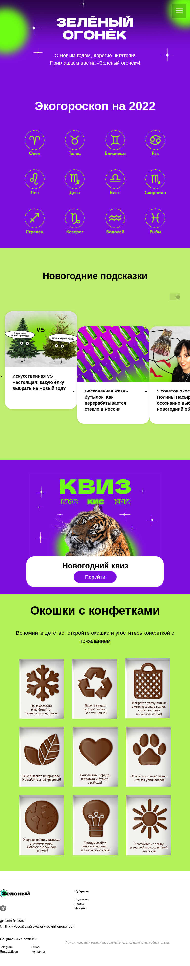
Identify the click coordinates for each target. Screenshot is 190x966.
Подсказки (81, 899)
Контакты (38, 951)
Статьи (79, 904)
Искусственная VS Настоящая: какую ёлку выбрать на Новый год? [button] (39, 382)
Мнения (80, 908)
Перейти (95, 577)
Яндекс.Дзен (9, 951)
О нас (35, 947)
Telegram (6, 947)
